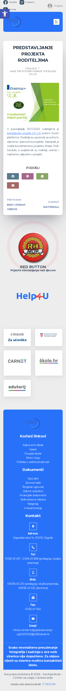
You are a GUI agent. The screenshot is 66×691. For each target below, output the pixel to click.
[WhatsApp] (42, 176)
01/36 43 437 (13, 558)
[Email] (13, 185)
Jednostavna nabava (33, 499)
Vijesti (32, 449)
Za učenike (17, 340)
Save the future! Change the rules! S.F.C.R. (33, 73)
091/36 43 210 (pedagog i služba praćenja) (32, 583)
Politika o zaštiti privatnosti (33, 462)
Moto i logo (33, 457)
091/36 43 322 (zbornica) (33, 588)
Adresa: (33, 533)
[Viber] (28, 176)
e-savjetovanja (33, 508)
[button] (5, 14)
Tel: (33, 554)
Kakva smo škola (33, 445)
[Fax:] (33, 597)
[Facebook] (13, 176)
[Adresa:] (33, 526)
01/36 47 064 (33, 609)
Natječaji (33, 504)
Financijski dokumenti (33, 495)
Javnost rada (33, 482)
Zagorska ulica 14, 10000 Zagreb (33, 537)
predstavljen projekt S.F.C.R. (24, 133)
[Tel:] (33, 547)
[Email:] (33, 618)
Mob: (33, 579)
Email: (33, 625)
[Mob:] (33, 572)
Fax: (33, 605)
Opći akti (33, 478)
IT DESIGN (48, 684)
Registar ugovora (33, 487)
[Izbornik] (56, 22)
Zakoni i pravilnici (33, 491)
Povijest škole (33, 453)
